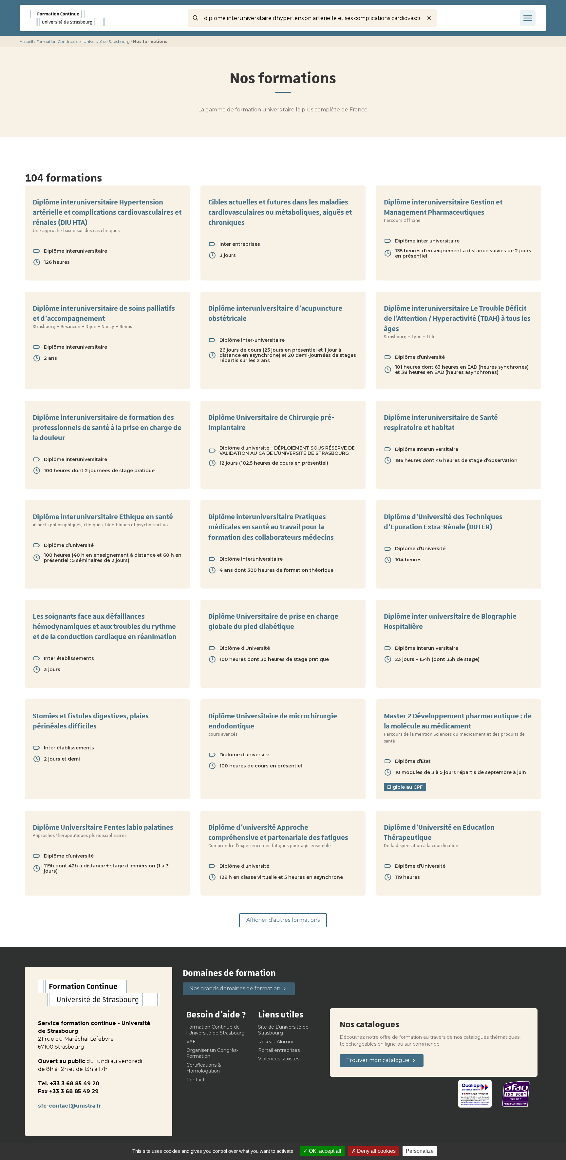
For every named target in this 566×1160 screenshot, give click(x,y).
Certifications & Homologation (203, 1068)
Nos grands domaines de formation (234, 988)
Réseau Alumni (275, 1042)
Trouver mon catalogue (377, 1060)
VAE (191, 1042)
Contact (195, 1080)
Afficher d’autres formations (283, 920)
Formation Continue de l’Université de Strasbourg (83, 41)
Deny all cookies (376, 1151)
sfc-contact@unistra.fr (69, 1106)
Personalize (420, 1151)
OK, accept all (324, 1151)
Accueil (26, 41)
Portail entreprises (279, 1050)
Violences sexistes (278, 1059)
